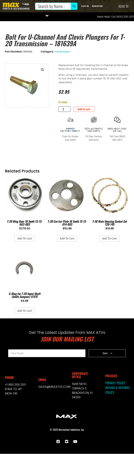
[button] (47, 15)
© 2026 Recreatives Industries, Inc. (67, 430)
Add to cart (83, 109)
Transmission (62, 51)
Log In (85, 6)
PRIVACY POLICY (115, 382)
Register (97, 6)
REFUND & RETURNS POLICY (117, 390)
